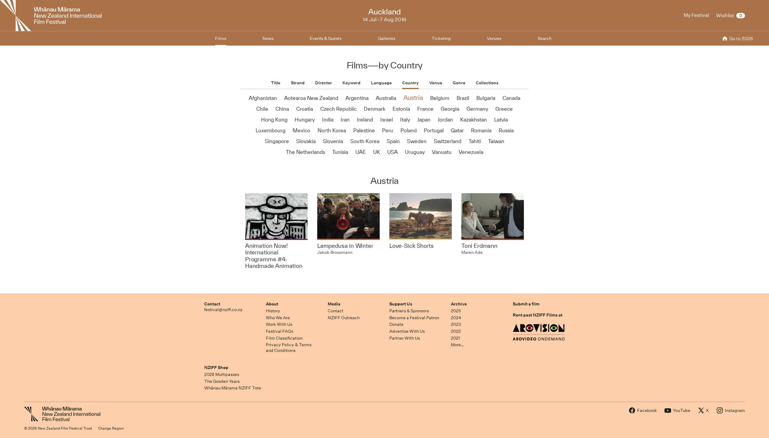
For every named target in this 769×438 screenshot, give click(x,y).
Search (545, 38)
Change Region (111, 428)
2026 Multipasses (221, 374)
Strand (298, 83)
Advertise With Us (407, 331)
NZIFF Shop (216, 367)
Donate (396, 324)
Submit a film (526, 304)
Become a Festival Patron (414, 317)
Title (275, 83)
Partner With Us (404, 338)
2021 (455, 338)
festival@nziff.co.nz (223, 309)
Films (220, 38)
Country (410, 83)
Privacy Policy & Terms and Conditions (289, 347)
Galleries (386, 38)
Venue (435, 83)
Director (323, 83)
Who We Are (278, 317)
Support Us (400, 304)
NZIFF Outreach (344, 317)
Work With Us (279, 324)
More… (457, 344)
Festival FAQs (279, 331)
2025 (456, 311)
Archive (459, 304)
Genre (459, 83)
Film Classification (284, 338)
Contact (212, 304)
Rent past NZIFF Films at (537, 315)
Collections (487, 83)
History (273, 311)
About (272, 304)
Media (334, 304)
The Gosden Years (222, 381)
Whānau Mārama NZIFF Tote (232, 388)
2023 (456, 324)
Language (381, 83)
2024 (456, 317)
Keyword (351, 83)
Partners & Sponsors (409, 311)
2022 (456, 331)
